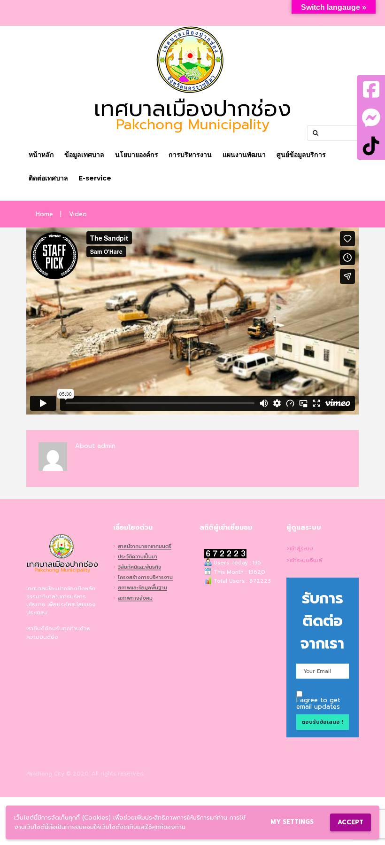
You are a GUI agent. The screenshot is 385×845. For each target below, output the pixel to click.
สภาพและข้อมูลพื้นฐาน (142, 588)
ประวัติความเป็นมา (137, 557)
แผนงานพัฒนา (244, 154)
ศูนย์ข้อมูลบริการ (301, 154)
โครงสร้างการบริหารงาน (145, 578)
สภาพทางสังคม (135, 599)
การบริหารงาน (190, 154)
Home (44, 214)
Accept (350, 822)
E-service (94, 178)
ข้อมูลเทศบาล (84, 154)
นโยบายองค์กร (136, 154)
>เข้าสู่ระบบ (299, 549)
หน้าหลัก (41, 154)
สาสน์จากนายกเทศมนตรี (144, 547)
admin (106, 445)
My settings (292, 821)
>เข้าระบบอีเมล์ (304, 560)
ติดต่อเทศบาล (48, 178)
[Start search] (314, 133)
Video (78, 214)
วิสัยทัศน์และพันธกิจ (139, 568)
